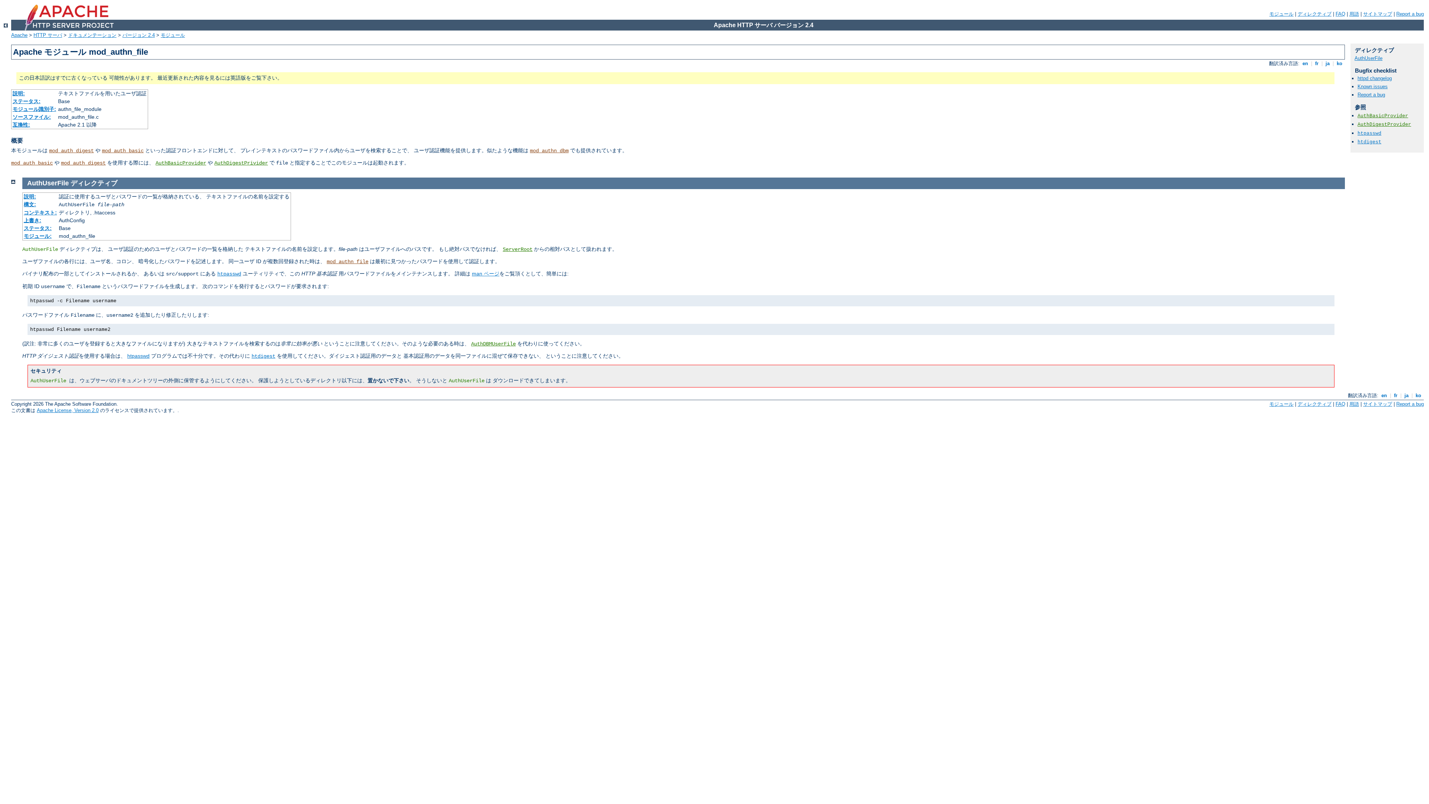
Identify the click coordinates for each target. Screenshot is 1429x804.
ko (1339, 63)
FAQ (1340, 14)
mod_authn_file (347, 262)
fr (1317, 63)
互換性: (21, 125)
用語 (1354, 14)
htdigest (263, 356)
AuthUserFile (1368, 58)
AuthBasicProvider (181, 163)
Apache (19, 35)
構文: (30, 204)
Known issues (1373, 86)
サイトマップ (1377, 14)
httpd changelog (1375, 78)
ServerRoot (518, 249)
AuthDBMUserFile (493, 344)
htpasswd (229, 274)
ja (1327, 63)
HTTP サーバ (47, 35)
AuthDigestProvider (1384, 124)
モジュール (1281, 14)
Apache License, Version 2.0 (68, 410)
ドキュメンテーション (92, 35)
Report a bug (1410, 14)
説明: (19, 93)
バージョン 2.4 (138, 35)
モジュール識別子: (34, 109)
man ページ (485, 274)
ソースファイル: (32, 117)
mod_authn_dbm (549, 151)
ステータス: (27, 101)
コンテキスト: (40, 213)
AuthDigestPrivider (241, 163)
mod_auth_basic (123, 151)
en (1305, 63)
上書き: (32, 220)
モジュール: (38, 236)
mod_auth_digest (71, 151)
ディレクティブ (1315, 14)
